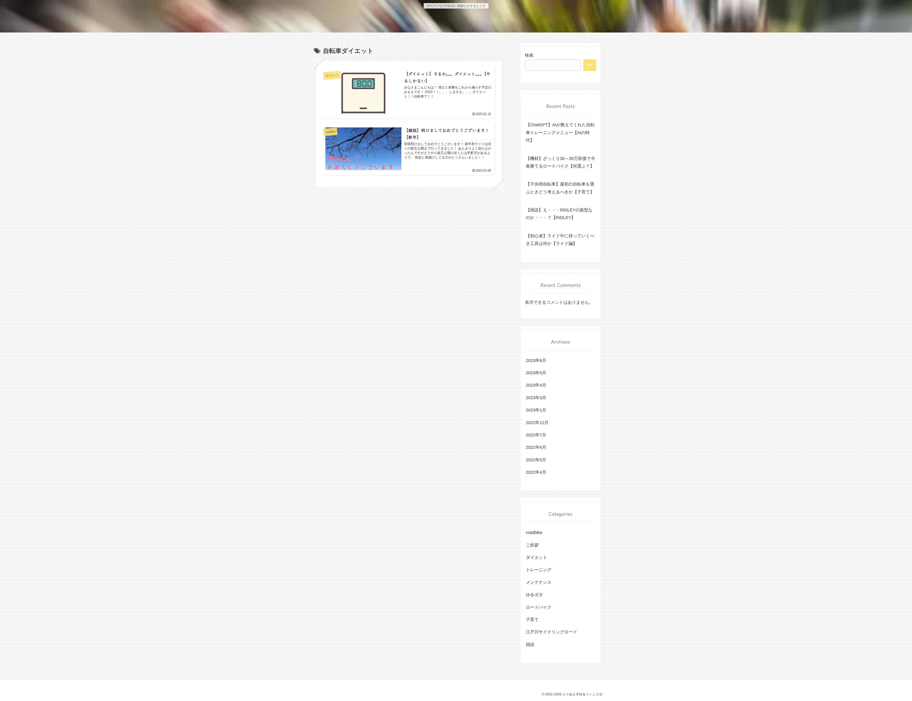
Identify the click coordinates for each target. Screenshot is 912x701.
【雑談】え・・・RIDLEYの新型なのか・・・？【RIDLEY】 (559, 214)
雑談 (530, 644)
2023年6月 (536, 360)
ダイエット (536, 557)
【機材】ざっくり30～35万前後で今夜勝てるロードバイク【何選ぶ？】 (560, 162)
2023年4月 (536, 385)
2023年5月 (536, 372)
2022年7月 (536, 435)
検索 (529, 55)
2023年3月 (536, 397)
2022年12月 (537, 422)
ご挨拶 (532, 545)
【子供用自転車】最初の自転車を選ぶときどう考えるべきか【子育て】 (560, 188)
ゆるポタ (534, 594)
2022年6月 (536, 447)
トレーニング (538, 569)
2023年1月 (536, 410)
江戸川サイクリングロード (551, 632)
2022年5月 (536, 460)
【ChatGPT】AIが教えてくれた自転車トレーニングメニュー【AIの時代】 (560, 132)
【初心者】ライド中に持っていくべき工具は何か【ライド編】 (560, 240)
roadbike (534, 532)
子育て (532, 619)
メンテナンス (538, 582)
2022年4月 (536, 472)
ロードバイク (538, 607)
